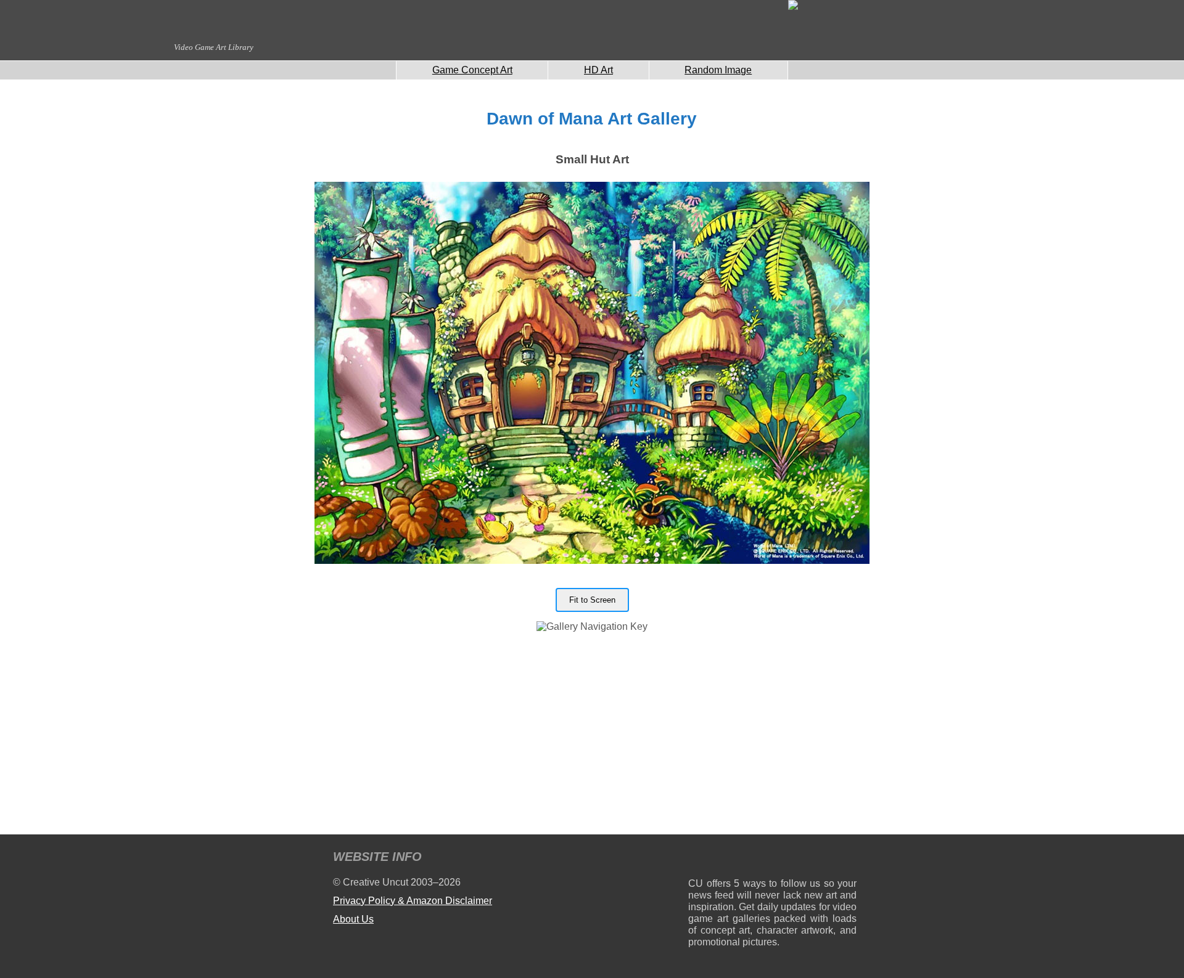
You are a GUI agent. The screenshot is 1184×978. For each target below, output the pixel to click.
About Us (353, 919)
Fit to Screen (592, 600)
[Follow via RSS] (697, 859)
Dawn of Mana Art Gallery (592, 118)
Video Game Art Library (213, 47)
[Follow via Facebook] (772, 859)
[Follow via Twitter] (810, 859)
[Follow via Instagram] (735, 859)
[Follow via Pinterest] (848, 859)
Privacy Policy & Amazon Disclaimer (412, 900)
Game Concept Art (472, 70)
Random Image (718, 70)
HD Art (598, 70)
